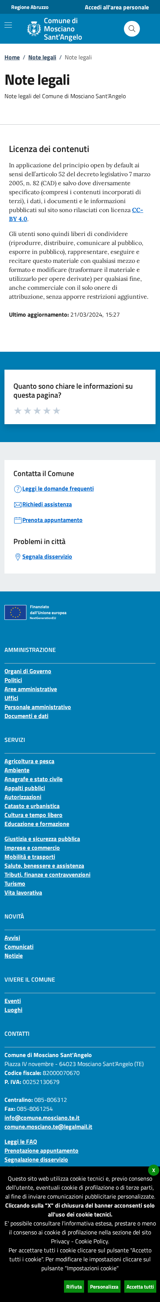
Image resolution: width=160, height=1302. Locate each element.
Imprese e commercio (32, 847)
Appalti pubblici (24, 787)
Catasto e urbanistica (32, 805)
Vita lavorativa (23, 892)
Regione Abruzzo (29, 7)
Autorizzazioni (22, 796)
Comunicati (18, 946)
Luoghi (13, 1009)
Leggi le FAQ (20, 1141)
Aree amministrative (30, 688)
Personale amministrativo (37, 706)
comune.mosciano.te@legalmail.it (48, 1126)
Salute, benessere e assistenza (44, 865)
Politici (13, 679)
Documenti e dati (26, 715)
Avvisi (12, 937)
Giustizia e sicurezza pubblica (42, 838)
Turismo (14, 883)
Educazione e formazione (36, 823)
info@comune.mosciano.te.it (42, 1117)
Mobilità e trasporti (29, 856)
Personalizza (104, 1286)
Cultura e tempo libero (33, 814)
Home (12, 57)
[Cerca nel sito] (132, 29)
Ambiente (16, 769)
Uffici (11, 697)
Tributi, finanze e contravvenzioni (47, 874)
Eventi (12, 1000)
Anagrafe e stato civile (33, 778)
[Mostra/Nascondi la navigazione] (8, 25)
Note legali (42, 57)
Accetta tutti (140, 1286)
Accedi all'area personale (117, 7)
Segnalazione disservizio (36, 1159)
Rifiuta (74, 1286)
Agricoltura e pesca (29, 760)
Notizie (13, 955)
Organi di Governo (27, 670)
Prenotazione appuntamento (41, 1150)
